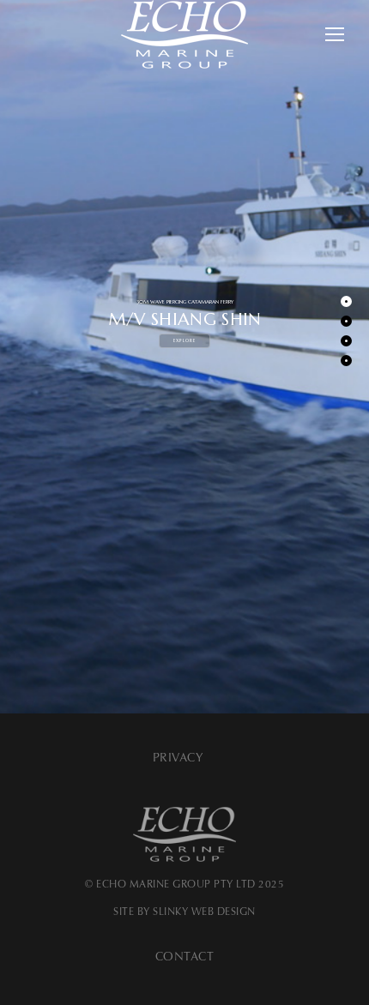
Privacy (178, 757)
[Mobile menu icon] (335, 34)
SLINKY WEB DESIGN (204, 912)
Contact (185, 956)
